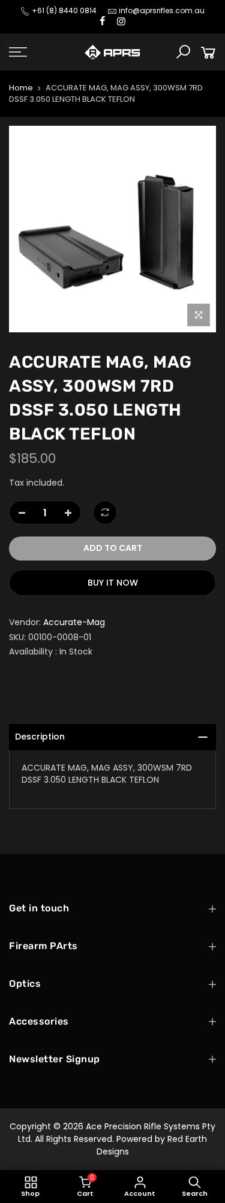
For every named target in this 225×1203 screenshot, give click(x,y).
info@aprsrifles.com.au (162, 10)
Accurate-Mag (74, 622)
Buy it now (113, 583)
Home (21, 88)
